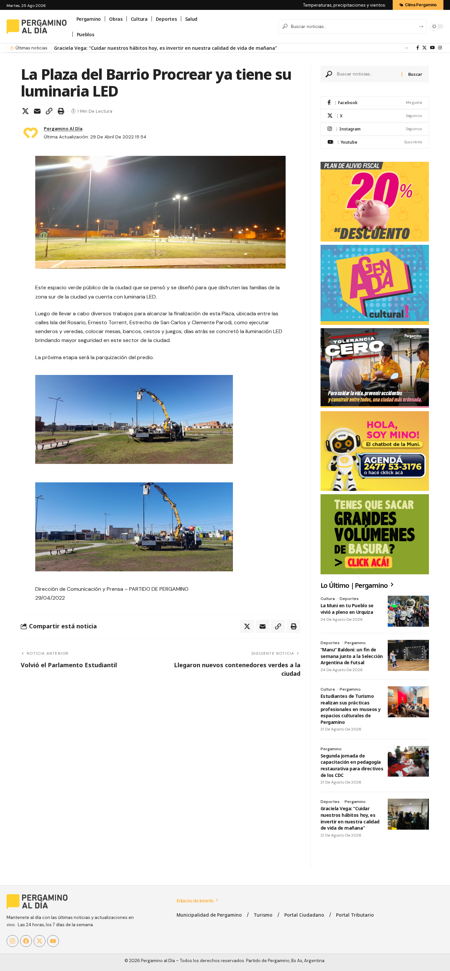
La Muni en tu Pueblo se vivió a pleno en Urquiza (347, 608)
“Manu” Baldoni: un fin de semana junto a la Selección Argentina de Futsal (352, 656)
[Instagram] (439, 47)
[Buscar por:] (367, 74)
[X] (424, 47)
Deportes (349, 598)
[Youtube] (375, 142)
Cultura (328, 598)
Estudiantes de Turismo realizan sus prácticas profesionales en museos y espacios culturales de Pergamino (351, 709)
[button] (406, 48)
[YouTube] (432, 47)
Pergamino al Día (63, 128)
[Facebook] (418, 47)
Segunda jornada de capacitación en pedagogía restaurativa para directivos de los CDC (352, 765)
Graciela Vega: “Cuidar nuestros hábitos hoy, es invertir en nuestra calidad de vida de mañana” (165, 48)
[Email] (37, 111)
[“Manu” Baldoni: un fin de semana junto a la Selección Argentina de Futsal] (408, 655)
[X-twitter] (39, 941)
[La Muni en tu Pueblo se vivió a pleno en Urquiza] (408, 611)
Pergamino (355, 642)
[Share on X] (25, 111)
